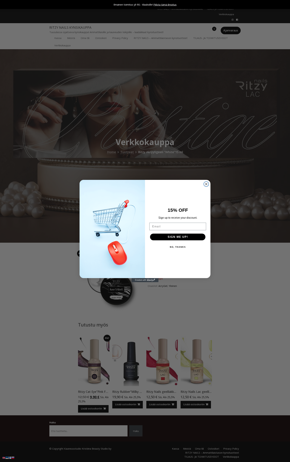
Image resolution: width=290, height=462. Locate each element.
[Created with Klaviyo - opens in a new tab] (145, 280)
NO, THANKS (178, 247)
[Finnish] (10, 457)
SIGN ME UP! (178, 236)
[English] (4, 457)
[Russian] (13, 457)
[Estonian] (7, 457)
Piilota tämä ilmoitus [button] (165, 4)
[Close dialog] (206, 184)
